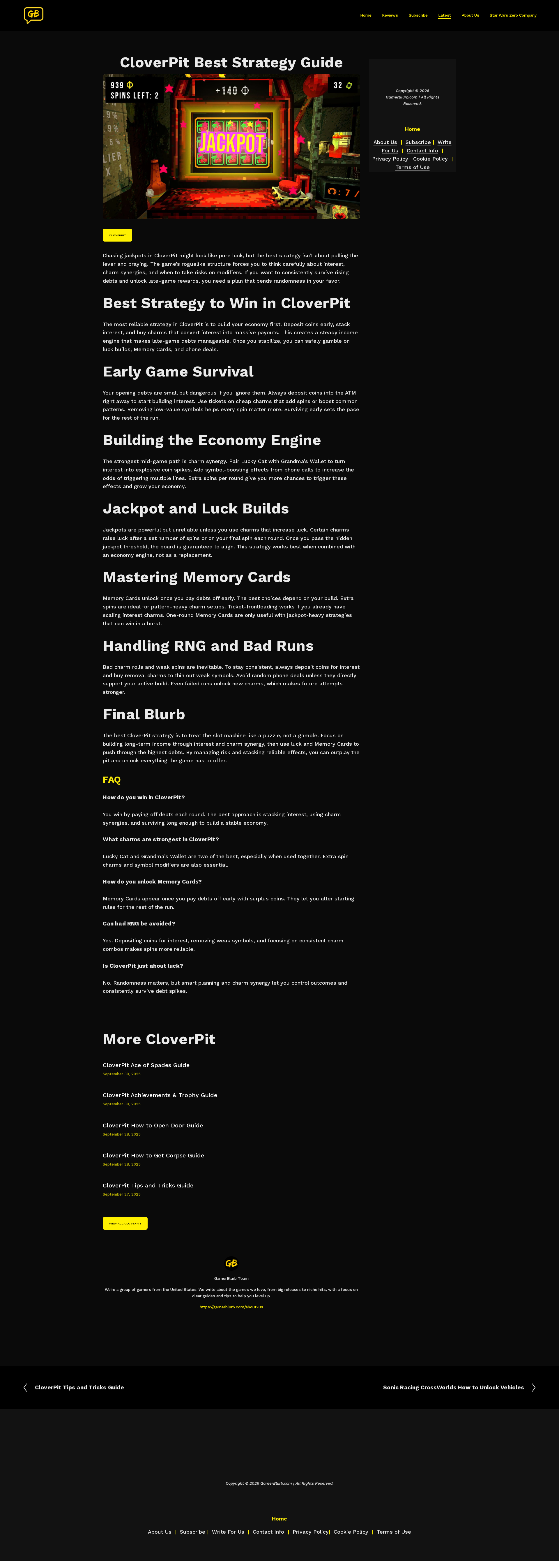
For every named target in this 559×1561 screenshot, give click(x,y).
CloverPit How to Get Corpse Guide (153, 1155)
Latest (444, 15)
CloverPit (117, 235)
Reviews (390, 15)
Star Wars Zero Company (513, 15)
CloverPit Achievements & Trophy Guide (160, 1095)
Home (366, 15)
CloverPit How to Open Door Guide (153, 1125)
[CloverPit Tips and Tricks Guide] (137, 1179)
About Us (470, 15)
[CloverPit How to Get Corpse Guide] (141, 1149)
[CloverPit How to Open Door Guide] (140, 1119)
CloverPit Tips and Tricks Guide (148, 1185)
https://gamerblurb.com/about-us (231, 1307)
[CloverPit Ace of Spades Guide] (136, 1059)
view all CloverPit (125, 1223)
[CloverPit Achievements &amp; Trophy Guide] (149, 1089)
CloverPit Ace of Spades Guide (146, 1065)
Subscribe (418, 15)
